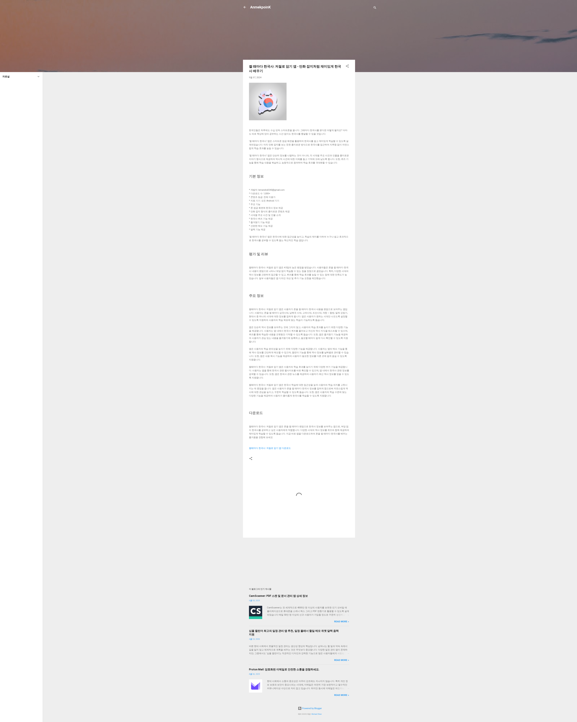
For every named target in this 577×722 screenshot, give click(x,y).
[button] (347, 66)
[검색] (375, 8)
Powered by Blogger (312, 708)
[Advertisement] (367, 60)
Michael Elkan (316, 714)
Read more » (341, 621)
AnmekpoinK (260, 7)
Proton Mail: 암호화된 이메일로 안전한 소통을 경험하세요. (284, 669)
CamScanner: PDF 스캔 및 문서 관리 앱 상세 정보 (278, 595)
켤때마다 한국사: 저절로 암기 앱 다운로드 (270, 448)
